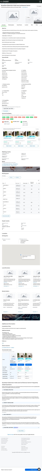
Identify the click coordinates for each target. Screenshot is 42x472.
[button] (12, 16)
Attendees (4, 175)
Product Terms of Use (24, 447)
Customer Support (4, 448)
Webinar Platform (23, 444)
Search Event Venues (4, 439)
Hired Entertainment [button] (9, 307)
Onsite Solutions (3, 443)
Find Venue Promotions (4, 440)
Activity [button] (4, 307)
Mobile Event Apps (24, 440)
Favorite (39, 6)
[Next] (41, 25)
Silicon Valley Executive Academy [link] (23, 300)
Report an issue (11, 434)
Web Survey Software (24, 443)
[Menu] (1, 1)
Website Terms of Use (24, 448)
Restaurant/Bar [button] (35, 307)
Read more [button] (5, 282)
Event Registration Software (25, 439)
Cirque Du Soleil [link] (6, 300)
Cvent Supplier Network (4, 438)
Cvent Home (3, 446)
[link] (9, 296)
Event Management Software (25, 438)
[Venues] (40, 1)
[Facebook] (3, 343)
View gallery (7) (38, 21)
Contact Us (3, 447)
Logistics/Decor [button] (20, 308)
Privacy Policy (23, 446)
